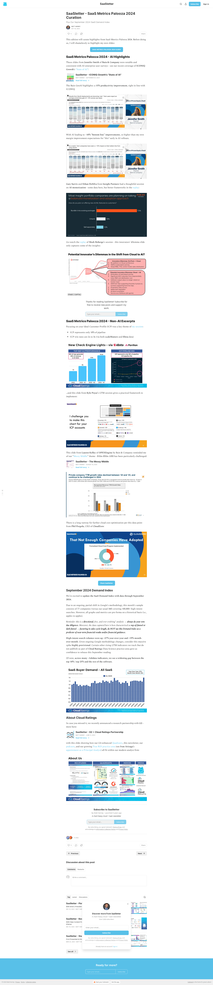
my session (137, 326)
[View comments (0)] (76, 34)
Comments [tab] (71, 869)
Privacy (17, 982)
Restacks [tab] (81, 869)
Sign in (206, 4)
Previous (74, 853)
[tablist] (75, 869)
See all (70, 951)
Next (140, 853)
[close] (128, 904)
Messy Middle (80, 456)
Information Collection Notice (106, 940)
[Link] (63, 57)
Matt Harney (76, 26)
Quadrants (117, 743)
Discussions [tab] (83, 897)
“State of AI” (82, 69)
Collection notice (31, 982)
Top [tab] (68, 897)
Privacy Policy (123, 940)
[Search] (181, 4)
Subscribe (195, 4)
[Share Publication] (185, 4)
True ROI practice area (104, 746)
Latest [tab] (74, 897)
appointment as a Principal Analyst (83, 750)
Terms (23, 982)
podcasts (70, 746)
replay (136, 187)
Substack (190, 982)
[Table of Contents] (2, 492)
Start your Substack (102, 982)
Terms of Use (117, 938)
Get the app (115, 982)
